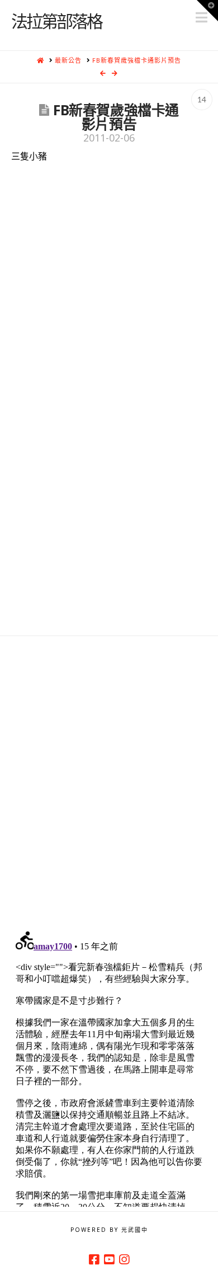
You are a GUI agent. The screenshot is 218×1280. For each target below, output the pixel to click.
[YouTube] (109, 1259)
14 (201, 99)
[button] (207, 10)
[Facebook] (94, 1259)
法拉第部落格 (56, 20)
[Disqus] (109, 776)
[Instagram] (124, 1259)
